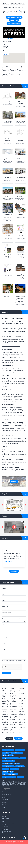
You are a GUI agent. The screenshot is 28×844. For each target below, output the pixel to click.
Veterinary (20, 777)
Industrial (17, 763)
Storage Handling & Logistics (9, 777)
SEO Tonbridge (5, 829)
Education (10, 755)
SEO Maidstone (5, 826)
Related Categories (7, 78)
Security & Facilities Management (10, 774)
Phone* (3, 600)
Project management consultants (22, 718)
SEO (3, 796)
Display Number (10, 38)
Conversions (13, 717)
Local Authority (14, 768)
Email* (3, 594)
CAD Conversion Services (13, 709)
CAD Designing (14, 713)
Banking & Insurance (20, 750)
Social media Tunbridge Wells (8, 823)
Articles (3, 807)
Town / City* (4, 637)
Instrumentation (20, 766)
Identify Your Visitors (6, 794)
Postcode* (4, 624)
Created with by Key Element (14, 842)
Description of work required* (8, 649)
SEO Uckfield (4, 832)
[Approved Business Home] (24, 837)
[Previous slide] (2, 505)
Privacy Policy (19, 10)
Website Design (5, 797)
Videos (19, 70)
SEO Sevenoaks (5, 828)
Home (3, 791)
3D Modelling (5, 700)
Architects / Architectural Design (5, 706)
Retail (11, 771)
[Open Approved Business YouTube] (12, 837)
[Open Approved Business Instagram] (4, 837)
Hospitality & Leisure (7, 763)
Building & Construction (16, 752)
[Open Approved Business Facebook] (2, 837)
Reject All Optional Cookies (14, 23)
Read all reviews (14, 571)
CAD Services (13, 716)
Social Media (4, 802)
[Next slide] (25, 505)
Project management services (22, 722)
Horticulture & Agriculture (8, 760)
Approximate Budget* (6, 612)
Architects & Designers (8, 750)
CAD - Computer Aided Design (13, 705)
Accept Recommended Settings (14, 17)
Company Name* (5, 606)
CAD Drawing (13, 714)
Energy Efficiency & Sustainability (10, 758)
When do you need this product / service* (11, 618)
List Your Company (6, 792)
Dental (4, 755)
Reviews (5, 74)
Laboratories (5, 768)
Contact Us (9, 738)
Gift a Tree (4, 804)
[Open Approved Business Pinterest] (7, 837)
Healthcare (22, 758)
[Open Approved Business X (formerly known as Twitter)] (14, 837)
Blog (3, 821)
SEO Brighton (5, 824)
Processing (5, 771)
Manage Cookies (14, 20)
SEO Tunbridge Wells (6, 831)
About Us (5, 70)
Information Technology (8, 766)
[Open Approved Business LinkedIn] (9, 837)
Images (12, 70)
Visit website (18, 738)
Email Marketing (5, 799)
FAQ (3, 809)
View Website (14, 481)
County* (4, 643)
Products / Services (16, 67)
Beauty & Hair (6, 752)
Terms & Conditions (6, 818)
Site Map (3, 815)
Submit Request (6, 673)
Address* (4, 630)
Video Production (5, 801)
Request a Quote (14, 74)
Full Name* (4, 588)
